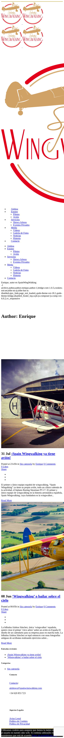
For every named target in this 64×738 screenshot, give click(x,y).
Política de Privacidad (19, 724)
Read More (6, 500)
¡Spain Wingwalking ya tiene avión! (24, 654)
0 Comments (50, 464)
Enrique (39, 464)
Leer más (52, 735)
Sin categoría (26, 464)
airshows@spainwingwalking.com (25, 688)
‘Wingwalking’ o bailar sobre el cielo (24, 657)
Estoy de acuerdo (40, 735)
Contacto (13, 683)
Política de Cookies (18, 721)
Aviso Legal (15, 718)
